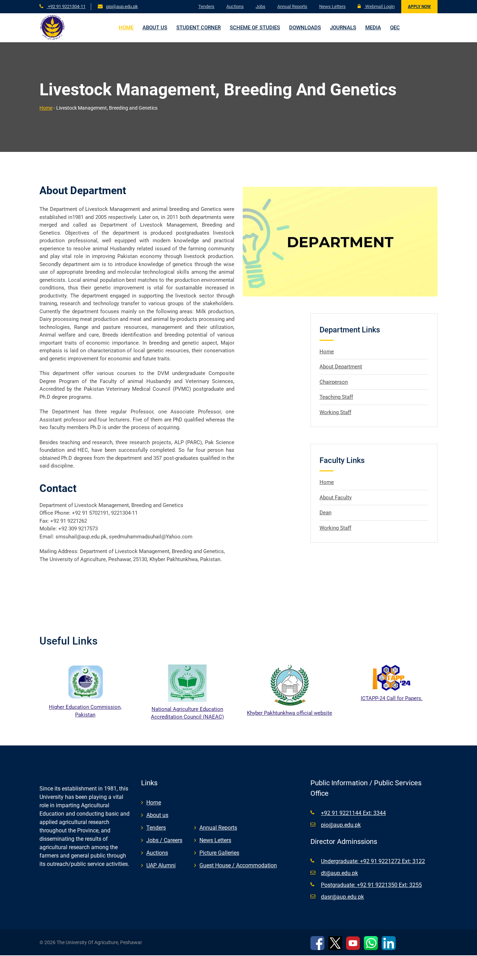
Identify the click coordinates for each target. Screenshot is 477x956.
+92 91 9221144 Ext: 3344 (353, 813)
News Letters (332, 6)
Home (126, 27)
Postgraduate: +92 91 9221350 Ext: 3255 (371, 885)
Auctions (235, 6)
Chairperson (334, 382)
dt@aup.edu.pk (339, 873)
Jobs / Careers (164, 840)
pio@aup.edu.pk (122, 6)
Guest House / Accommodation (238, 865)
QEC (395, 27)
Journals (343, 27)
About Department (341, 366)
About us (154, 27)
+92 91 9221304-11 (66, 6)
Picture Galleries (219, 853)
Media (373, 27)
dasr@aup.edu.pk (342, 897)
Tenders (206, 6)
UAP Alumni (161, 865)
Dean (325, 512)
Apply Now (419, 6)
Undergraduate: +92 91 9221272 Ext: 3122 (373, 861)
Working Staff (335, 412)
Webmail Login (379, 6)
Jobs (260, 6)
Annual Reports (292, 6)
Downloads (305, 27)
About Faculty (336, 497)
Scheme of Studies (255, 27)
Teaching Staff (336, 397)
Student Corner (198, 27)
